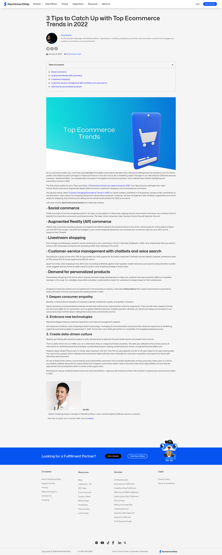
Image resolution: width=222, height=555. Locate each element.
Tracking (45, 500)
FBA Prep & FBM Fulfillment (126, 492)
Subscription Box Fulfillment (126, 496)
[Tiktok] (56, 48)
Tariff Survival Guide (123, 521)
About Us (106, 4)
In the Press (83, 513)
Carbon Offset (84, 496)
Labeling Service (121, 509)
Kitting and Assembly (123, 505)
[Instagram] (52, 48)
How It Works (51, 4)
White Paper (83, 501)
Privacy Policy (164, 479)
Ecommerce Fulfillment (124, 484)
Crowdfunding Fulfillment (125, 488)
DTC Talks (82, 488)
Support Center (48, 483)
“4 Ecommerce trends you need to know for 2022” (109, 186)
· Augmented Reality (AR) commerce (66, 76)
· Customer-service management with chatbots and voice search (79, 83)
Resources (92, 4)
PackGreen (83, 505)
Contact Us (47, 496)
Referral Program (49, 492)
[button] (172, 65)
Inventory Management (124, 513)
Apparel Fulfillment (122, 517)
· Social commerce (59, 72)
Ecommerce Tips (73, 54)
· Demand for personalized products (66, 87)
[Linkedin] (48, 48)
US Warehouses (121, 480)
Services (37, 4)
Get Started (210, 4)
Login (197, 4)
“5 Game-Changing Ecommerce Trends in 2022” (89, 193)
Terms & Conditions (166, 483)
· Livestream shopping (60, 79)
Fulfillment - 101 (85, 484)
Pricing (65, 4)
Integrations (77, 4)
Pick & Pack (119, 501)
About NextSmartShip (51, 479)
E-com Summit (84, 492)
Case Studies (84, 509)
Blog (80, 480)
